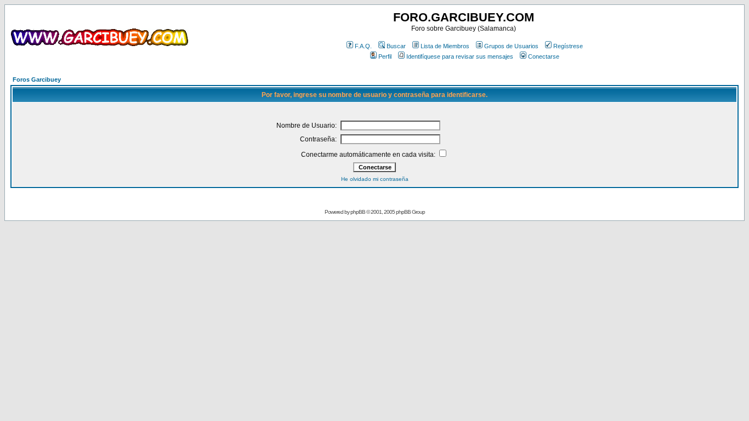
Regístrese (568, 46)
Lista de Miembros (445, 46)
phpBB (357, 212)
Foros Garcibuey (37, 79)
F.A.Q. (363, 46)
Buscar (396, 46)
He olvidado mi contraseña (374, 179)
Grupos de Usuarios (511, 46)
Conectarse (543, 56)
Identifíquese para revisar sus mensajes (459, 56)
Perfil (384, 56)
